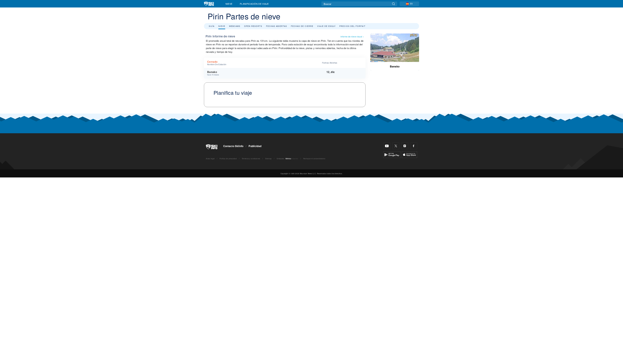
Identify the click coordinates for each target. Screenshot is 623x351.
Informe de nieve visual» (352, 36)
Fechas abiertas (276, 26)
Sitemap (268, 158)
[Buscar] (393, 3)
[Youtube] (386, 145)
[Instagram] (404, 145)
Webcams (234, 26)
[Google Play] (392, 154)
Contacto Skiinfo (233, 146)
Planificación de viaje (254, 3)
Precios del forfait (352, 26)
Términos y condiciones (251, 158)
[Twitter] (395, 145)
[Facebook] (413, 145)
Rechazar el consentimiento (314, 158)
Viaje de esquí (326, 26)
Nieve (229, 3)
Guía (211, 26)
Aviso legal (210, 158)
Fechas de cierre (302, 26)
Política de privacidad (228, 158)
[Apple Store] (409, 154)
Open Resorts (253, 26)
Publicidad (255, 146)
